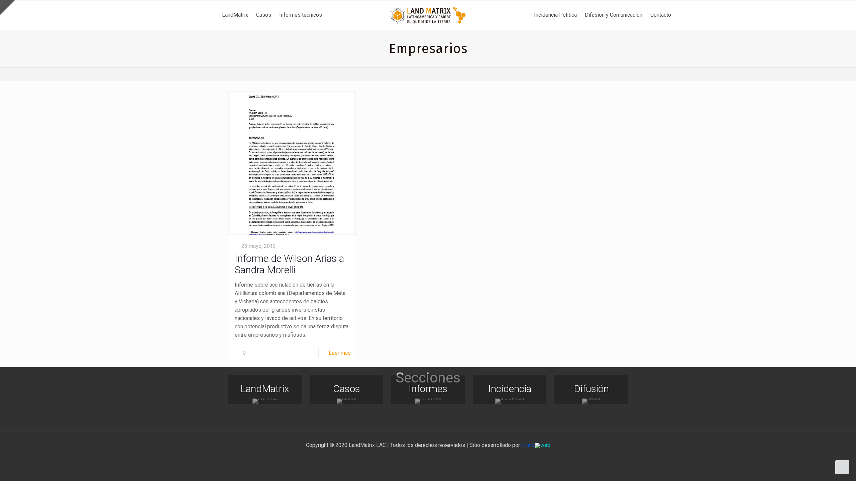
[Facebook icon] (414, 457)
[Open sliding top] (7, 7)
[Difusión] (591, 401)
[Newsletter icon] (442, 457)
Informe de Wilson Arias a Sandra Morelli (289, 264)
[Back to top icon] (824, 467)
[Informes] (428, 401)
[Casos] (346, 401)
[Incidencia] (509, 401)
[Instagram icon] (435, 457)
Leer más (340, 353)
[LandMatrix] (265, 401)
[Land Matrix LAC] (428, 15)
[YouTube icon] (428, 457)
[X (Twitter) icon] (421, 457)
